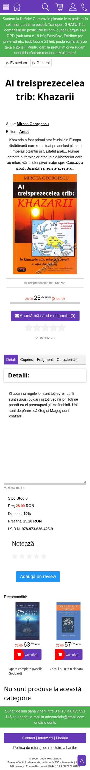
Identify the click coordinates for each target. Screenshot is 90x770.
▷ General (41, 63)
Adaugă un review (38, 576)
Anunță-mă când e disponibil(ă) (47, 316)
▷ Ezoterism (16, 63)
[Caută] (46, 6)
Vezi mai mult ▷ (14, 488)
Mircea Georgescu (33, 124)
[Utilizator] (72, 6)
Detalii (11, 359)
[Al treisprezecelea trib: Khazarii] (45, 224)
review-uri (46, 337)
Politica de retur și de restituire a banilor (45, 747)
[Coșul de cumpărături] (59, 6)
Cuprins (26, 359)
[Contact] (84, 6)
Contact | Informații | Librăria (45, 738)
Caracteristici (67, 359)
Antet (24, 131)
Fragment (45, 359)
